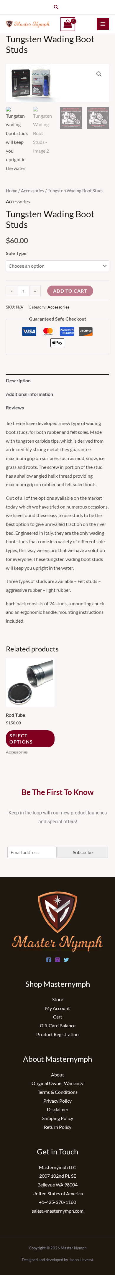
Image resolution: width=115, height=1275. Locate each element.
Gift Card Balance (57, 1025)
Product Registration (57, 1034)
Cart (57, 1016)
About (57, 1074)
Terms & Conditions (58, 1092)
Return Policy (57, 1127)
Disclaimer (57, 1109)
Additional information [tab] (29, 394)
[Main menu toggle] (103, 24)
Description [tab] (18, 380)
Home (11, 190)
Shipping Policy (57, 1118)
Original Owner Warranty (57, 1083)
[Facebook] (48, 959)
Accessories (32, 190)
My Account (57, 1008)
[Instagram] (57, 959)
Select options (21, 738)
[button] (56, 7)
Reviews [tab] (15, 407)
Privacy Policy (57, 1101)
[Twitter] (66, 959)
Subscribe (83, 852)
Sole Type (16, 253)
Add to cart (70, 291)
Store (57, 999)
